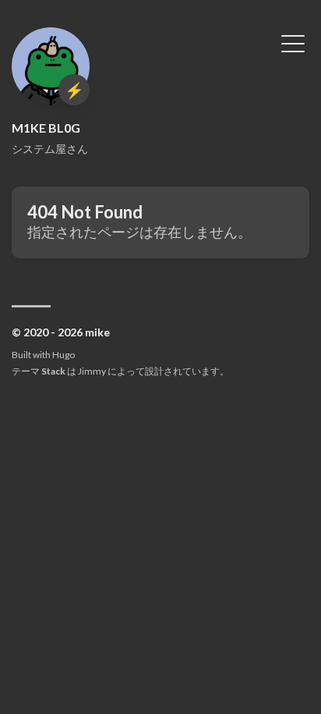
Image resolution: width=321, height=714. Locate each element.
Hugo (63, 355)
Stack (53, 371)
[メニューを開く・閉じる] (293, 42)
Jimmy (92, 371)
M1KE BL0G (46, 127)
